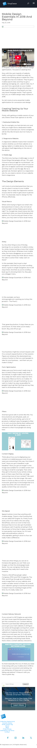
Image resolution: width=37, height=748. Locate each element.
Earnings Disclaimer (18, 747)
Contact (7, 732)
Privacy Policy (32, 744)
